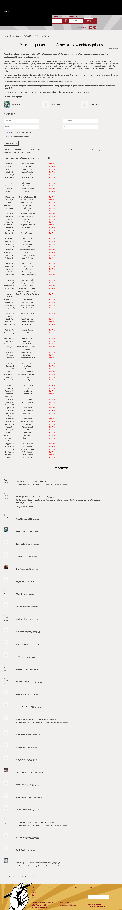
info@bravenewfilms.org (40, 907)
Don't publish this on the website (17, 137)
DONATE (92, 888)
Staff (34, 892)
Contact (34, 897)
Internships (50, 888)
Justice (18, 36)
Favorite (30, 506)
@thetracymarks (22, 496)
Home (6, 36)
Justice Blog (28, 36)
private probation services (61, 92)
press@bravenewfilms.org (68, 905)
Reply (18, 506)
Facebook (43, 481)
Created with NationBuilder (96, 906)
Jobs (33, 895)
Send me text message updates (20, 132)
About (34, 888)
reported (18, 149)
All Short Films (79, 888)
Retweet (24, 506)
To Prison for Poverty (42, 36)
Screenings (64, 888)
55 (30, 876)
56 (34, 876)
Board (34, 890)
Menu (6, 12)
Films (12, 36)
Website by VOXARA (94, 904)
